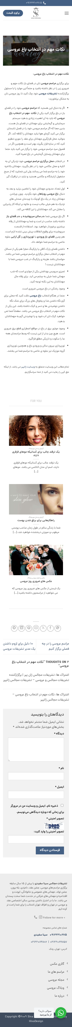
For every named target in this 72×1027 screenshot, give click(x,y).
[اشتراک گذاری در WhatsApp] (57, 628)
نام (61, 768)
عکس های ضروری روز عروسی (36, 581)
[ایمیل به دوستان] (36, 628)
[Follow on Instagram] (40, 917)
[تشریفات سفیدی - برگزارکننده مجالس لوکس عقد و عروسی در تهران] (36, 13)
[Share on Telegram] (14, 628)
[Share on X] (43, 628)
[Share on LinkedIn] (21, 628)
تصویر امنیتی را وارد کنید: (49, 832)
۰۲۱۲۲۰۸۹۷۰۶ (39, 942)
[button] (66, 13)
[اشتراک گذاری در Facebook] (50, 628)
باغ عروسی (35, 296)
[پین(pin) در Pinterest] (28, 628)
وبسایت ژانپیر (28, 367)
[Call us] (35, 917)
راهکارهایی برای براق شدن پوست (36, 521)
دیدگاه (59, 734)
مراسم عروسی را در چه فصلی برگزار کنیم (55, 646)
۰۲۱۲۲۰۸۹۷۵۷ (58, 942)
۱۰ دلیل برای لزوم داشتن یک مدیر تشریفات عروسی (19, 646)
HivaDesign (36, 1021)
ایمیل (59, 787)
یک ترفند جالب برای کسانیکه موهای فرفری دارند (36, 453)
